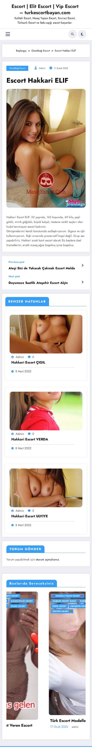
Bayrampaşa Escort (65, 601)
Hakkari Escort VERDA (29, 439)
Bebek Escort (17, 606)
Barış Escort (44, 601)
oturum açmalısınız (47, 559)
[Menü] (8, 34)
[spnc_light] (82, 34)
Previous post (16, 261)
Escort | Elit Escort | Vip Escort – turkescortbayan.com (45, 9)
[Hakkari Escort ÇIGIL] (46, 334)
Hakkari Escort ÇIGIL (28, 362)
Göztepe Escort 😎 (19, 611)
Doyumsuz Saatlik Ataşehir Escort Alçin (38, 283)
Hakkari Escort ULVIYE (29, 516)
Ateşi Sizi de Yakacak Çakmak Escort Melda (42, 268)
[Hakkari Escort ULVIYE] (46, 488)
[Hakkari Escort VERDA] (46, 411)
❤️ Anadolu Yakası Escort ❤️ (25, 595)
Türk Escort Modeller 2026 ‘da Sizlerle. (43, 720)
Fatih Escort (56, 606)
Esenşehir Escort (37, 606)
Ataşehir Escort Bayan (22, 601)
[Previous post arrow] (82, 265)
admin (42, 68)
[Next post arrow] (82, 282)
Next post (14, 276)
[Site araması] (72, 34)
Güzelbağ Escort (17, 68)
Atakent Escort (53, 595)
